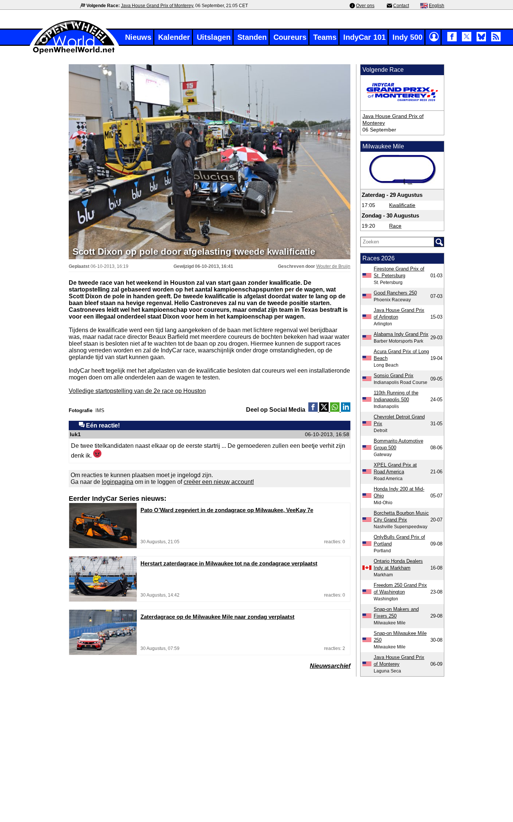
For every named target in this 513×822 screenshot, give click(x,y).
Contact (401, 5)
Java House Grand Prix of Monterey (157, 5)
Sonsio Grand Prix (393, 375)
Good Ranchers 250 (395, 293)
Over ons (365, 5)
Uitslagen (214, 37)
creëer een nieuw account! (219, 482)
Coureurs (289, 37)
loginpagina (117, 482)
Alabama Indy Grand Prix (401, 334)
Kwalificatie (402, 205)
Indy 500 (407, 37)
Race (395, 226)
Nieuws (138, 37)
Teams (324, 37)
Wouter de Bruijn (333, 266)
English (436, 5)
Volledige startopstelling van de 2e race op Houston (137, 391)
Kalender (174, 37)
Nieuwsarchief (330, 666)
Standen (252, 37)
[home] (74, 53)
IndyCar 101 (364, 37)
